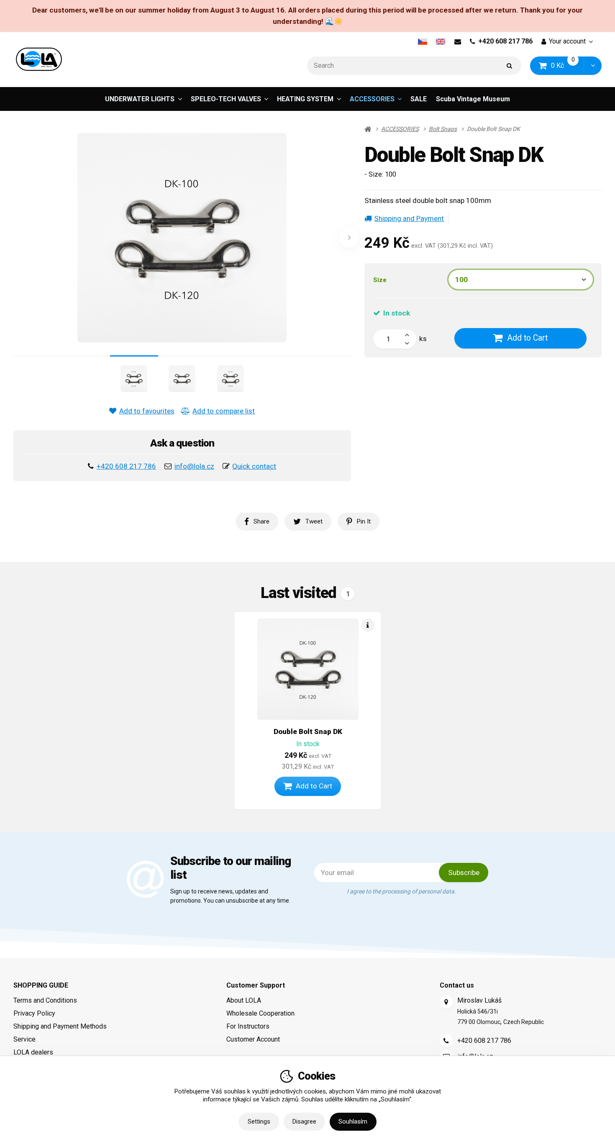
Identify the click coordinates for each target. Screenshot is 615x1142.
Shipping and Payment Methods (60, 1026)
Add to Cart (527, 338)
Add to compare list (223, 411)
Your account (567, 41)
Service (24, 1039)
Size (380, 280)
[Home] (38, 59)
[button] (593, 65)
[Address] (446, 1002)
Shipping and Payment (409, 218)
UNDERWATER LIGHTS (139, 99)
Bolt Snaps (443, 129)
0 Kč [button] (567, 65)
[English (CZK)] (441, 41)
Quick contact (254, 466)
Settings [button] (259, 1121)
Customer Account (253, 1039)
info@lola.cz (194, 466)
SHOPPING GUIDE (40, 985)
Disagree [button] (304, 1121)
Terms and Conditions (45, 1000)
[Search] (509, 65)
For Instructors (247, 1026)
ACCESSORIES (372, 99)
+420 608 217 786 (505, 41)
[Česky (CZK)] (422, 41)
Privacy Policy (34, 1013)
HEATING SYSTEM (305, 99)
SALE (418, 99)
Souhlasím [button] (352, 1121)
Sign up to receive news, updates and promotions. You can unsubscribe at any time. (230, 895)
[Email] (457, 41)
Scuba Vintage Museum (473, 99)
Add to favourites (146, 411)
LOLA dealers (33, 1052)
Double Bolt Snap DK (308, 731)
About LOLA (243, 1000)
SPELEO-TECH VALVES (226, 99)
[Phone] (446, 1040)
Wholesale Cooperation (260, 1013)
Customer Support (255, 985)
